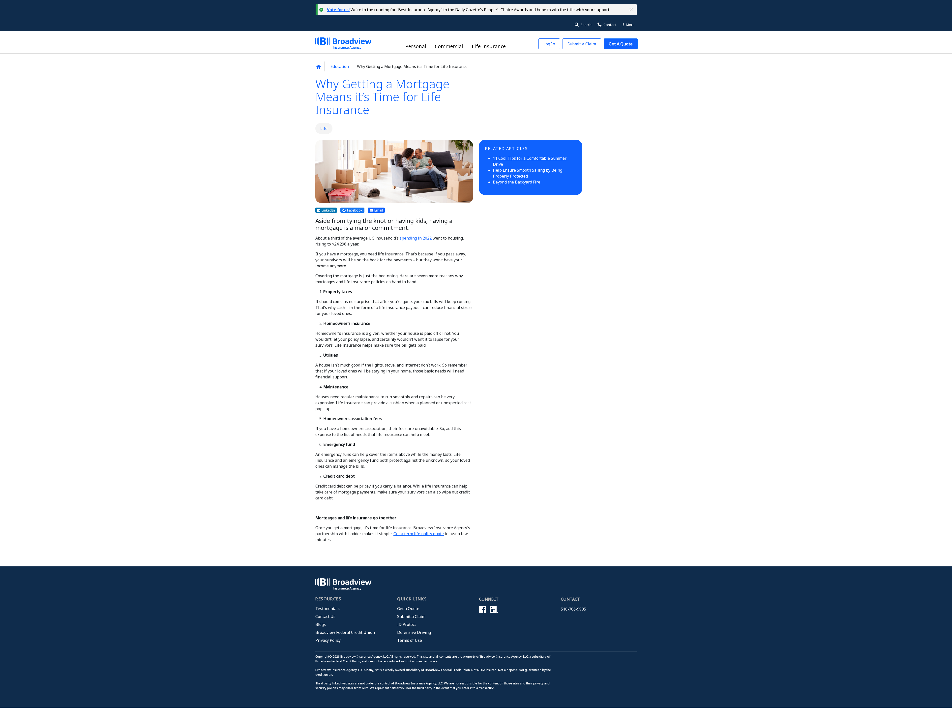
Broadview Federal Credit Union (345, 632)
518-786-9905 (573, 609)
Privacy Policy (328, 640)
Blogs (320, 624)
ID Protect (406, 624)
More (629, 24)
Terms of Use (409, 640)
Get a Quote (408, 608)
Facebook (354, 210)
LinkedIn (327, 210)
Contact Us (325, 616)
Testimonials (327, 608)
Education (339, 66)
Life (323, 128)
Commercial (449, 46)
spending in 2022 (416, 238)
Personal (415, 46)
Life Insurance (489, 46)
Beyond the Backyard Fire (516, 182)
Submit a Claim (411, 616)
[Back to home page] (318, 66)
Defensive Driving (414, 632)
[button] (631, 9)
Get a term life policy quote (418, 533)
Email (378, 210)
